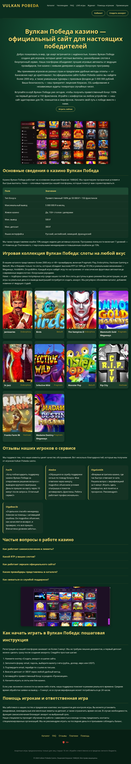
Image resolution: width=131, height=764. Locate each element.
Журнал (91, 5)
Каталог (51, 5)
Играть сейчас (66, 109)
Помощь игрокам (105, 5)
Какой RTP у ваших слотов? (19, 556)
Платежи (73, 735)
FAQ (72, 5)
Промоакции (122, 5)
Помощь (85, 735)
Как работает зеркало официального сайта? (29, 564)
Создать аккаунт (117, 13)
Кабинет (98, 13)
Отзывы (63, 735)
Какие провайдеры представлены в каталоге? (30, 571)
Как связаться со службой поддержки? (26, 579)
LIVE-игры (80, 5)
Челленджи (62, 5)
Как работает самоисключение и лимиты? (28, 548)
